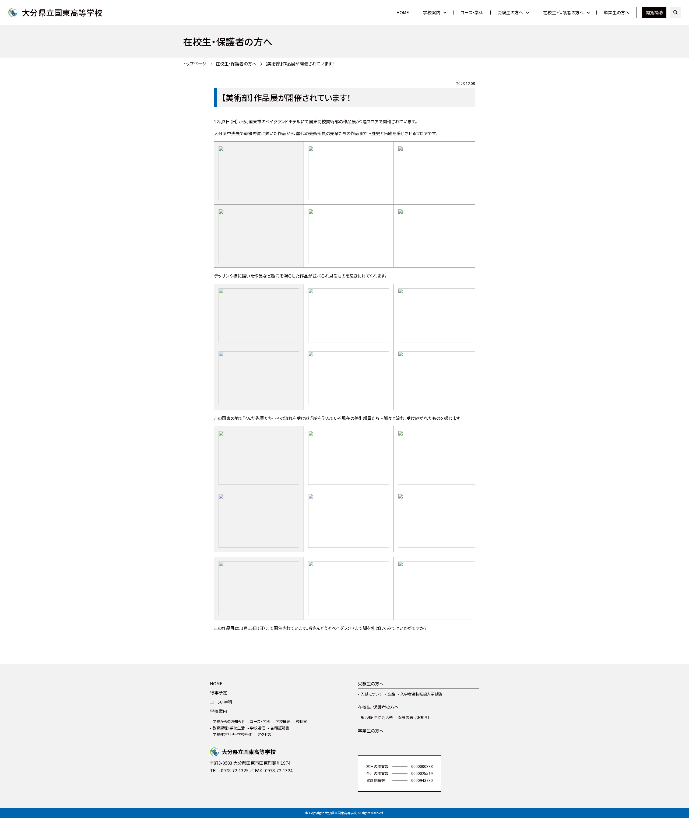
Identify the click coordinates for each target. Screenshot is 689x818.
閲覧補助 (654, 12)
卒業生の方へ (616, 12)
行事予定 (218, 692)
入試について (371, 694)
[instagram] (215, 786)
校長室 (301, 721)
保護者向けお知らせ (414, 717)
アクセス (264, 734)
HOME (402, 12)
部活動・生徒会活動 (377, 717)
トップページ (194, 63)
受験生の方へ (510, 12)
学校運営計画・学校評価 (232, 734)
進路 (391, 694)
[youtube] (231, 786)
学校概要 (282, 721)
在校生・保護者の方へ (563, 12)
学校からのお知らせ (229, 721)
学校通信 (257, 728)
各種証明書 (279, 728)
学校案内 (431, 12)
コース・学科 (471, 12)
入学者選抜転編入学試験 (421, 694)
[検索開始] (675, 12)
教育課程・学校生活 (229, 728)
